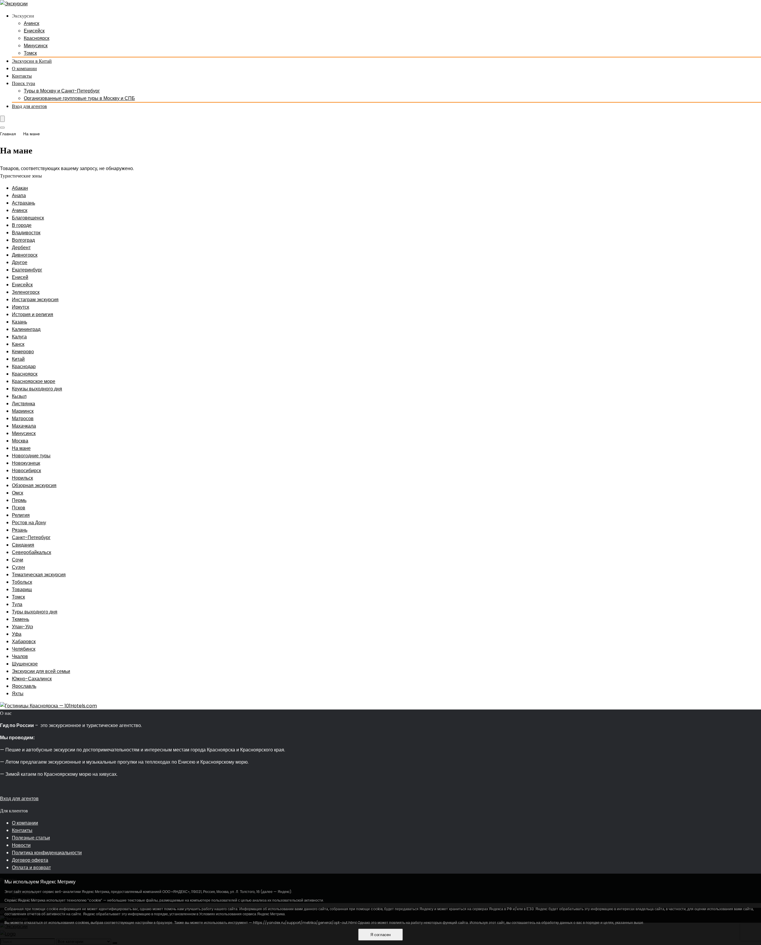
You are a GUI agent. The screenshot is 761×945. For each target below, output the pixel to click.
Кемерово (23, 351)
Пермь (19, 500)
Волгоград (23, 240)
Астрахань (23, 203)
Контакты (22, 76)
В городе (22, 225)
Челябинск (23, 649)
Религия (21, 515)
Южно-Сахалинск (32, 678)
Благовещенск (28, 217)
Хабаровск (24, 641)
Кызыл (19, 396)
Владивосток (26, 232)
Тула (17, 604)
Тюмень (20, 619)
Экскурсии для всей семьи (41, 671)
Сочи (17, 559)
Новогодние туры (31, 455)
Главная (8, 134)
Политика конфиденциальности (47, 852)
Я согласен (380, 935)
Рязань (19, 530)
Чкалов (20, 656)
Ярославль (24, 686)
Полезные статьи (31, 837)
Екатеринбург (27, 269)
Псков (18, 507)
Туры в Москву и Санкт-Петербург (62, 90)
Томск (30, 53)
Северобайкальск (31, 552)
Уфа (16, 634)
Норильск (22, 478)
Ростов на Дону (29, 522)
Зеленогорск (26, 292)
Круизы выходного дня (37, 388)
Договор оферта (30, 860)
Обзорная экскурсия (34, 485)
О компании (24, 68)
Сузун (18, 567)
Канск (18, 344)
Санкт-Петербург (31, 537)
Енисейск (34, 30)
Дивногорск (24, 255)
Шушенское (25, 663)
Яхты (17, 693)
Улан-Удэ (22, 626)
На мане (21, 448)
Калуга (19, 336)
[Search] (2, 127)
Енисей (20, 277)
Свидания (23, 544)
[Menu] (2, 119)
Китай (18, 359)
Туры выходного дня (34, 611)
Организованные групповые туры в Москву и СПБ (79, 98)
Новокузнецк (26, 463)
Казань (19, 321)
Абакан (20, 188)
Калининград (26, 329)
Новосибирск (26, 470)
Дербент (21, 247)
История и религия (32, 314)
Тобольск (22, 582)
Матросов (23, 418)
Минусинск (36, 45)
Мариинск (23, 411)
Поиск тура (23, 83)
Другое (19, 262)
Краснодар (24, 366)
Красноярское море (33, 381)
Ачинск (31, 23)
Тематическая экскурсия (39, 574)
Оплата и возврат (31, 867)
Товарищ (22, 589)
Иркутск (20, 307)
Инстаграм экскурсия (35, 299)
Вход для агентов (29, 106)
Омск (17, 492)
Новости (21, 845)
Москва (20, 440)
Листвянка (23, 403)
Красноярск (36, 38)
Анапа (19, 195)
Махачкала (24, 426)
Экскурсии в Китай (32, 61)
